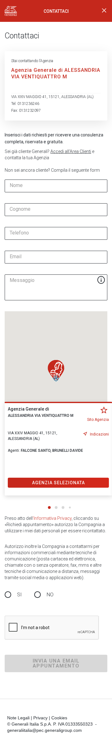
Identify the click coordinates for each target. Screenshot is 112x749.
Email (15, 256)
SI (19, 595)
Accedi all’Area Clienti (70, 151)
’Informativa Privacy (52, 518)
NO (50, 595)
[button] (56, 370)
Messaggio (22, 280)
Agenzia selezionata (58, 482)
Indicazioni (99, 434)
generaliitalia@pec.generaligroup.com (44, 730)
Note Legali (18, 717)
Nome (16, 185)
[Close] (104, 11)
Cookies (59, 717)
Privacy (40, 717)
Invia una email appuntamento (56, 663)
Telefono (19, 232)
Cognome (20, 209)
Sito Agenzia (98, 419)
